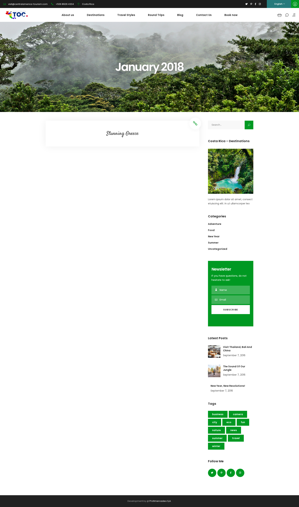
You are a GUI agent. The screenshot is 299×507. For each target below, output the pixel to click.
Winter (216, 446)
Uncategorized (217, 249)
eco (228, 422)
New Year (214, 236)
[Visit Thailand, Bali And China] (214, 351)
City (214, 422)
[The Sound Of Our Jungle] (214, 371)
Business (217, 414)
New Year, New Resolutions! (228, 386)
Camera (238, 414)
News (233, 430)
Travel (236, 438)
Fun (243, 422)
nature (216, 430)
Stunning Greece (122, 133)
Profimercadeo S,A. (160, 501)
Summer (213, 242)
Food (211, 230)
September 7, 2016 (234, 355)
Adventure (214, 224)
